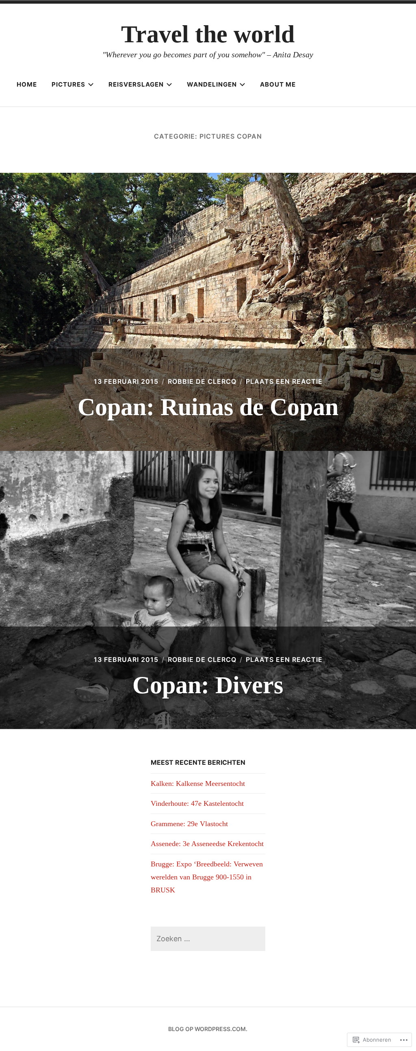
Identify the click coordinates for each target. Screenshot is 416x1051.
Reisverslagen (136, 84)
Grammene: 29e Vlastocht (189, 824)
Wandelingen (212, 84)
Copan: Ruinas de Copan (208, 407)
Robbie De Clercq (202, 381)
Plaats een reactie (284, 381)
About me (278, 84)
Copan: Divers (207, 685)
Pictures (68, 84)
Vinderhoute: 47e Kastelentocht (197, 803)
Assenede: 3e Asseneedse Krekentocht (207, 844)
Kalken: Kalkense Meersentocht (198, 783)
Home (27, 84)
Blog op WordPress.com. (207, 1028)
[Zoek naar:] (208, 938)
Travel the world (208, 34)
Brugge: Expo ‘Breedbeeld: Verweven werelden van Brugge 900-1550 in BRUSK (207, 877)
